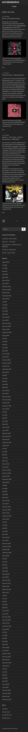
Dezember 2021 (6, 433)
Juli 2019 (4, 522)
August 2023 (5, 372)
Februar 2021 (5, 464)
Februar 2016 (5, 647)
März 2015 (5, 681)
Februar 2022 (5, 427)
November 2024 (6, 326)
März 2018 (5, 571)
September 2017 (6, 589)
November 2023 (6, 363)
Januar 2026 (5, 283)
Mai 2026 (4, 271)
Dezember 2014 (6, 690)
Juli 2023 (4, 375)
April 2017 (5, 604)
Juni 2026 (4, 268)
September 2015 (6, 662)
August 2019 (5, 519)
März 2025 (5, 314)
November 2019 (6, 510)
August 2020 (5, 482)
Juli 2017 (4, 595)
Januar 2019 (5, 540)
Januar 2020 (5, 503)
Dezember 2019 (6, 507)
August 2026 (5, 262)
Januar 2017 (5, 614)
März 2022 (5, 424)
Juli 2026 (4, 265)
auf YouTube (18, 58)
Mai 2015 (4, 675)
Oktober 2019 (5, 513)
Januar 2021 (5, 467)
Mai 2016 (4, 638)
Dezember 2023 (6, 360)
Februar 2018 (5, 574)
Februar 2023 (5, 390)
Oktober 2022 (6, 403)
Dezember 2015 (6, 653)
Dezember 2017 (6, 580)
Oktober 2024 (6, 329)
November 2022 (6, 399)
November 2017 (6, 583)
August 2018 (5, 555)
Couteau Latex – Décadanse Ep (13, 75)
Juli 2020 (4, 485)
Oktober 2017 (5, 586)
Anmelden (5, 709)
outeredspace (10, 2)
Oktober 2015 (5, 659)
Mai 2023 (4, 381)
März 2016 (5, 644)
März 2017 (5, 607)
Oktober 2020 (6, 476)
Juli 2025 (4, 302)
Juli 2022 (4, 412)
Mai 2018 (4, 565)
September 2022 (6, 406)
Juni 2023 (4, 378)
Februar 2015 (5, 684)
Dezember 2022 (6, 396)
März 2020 (5, 497)
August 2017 (5, 592)
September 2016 (6, 626)
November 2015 (6, 656)
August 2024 (5, 335)
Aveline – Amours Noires (8, 252)
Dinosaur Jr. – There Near (8, 241)
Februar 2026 (5, 280)
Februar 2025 (5, 317)
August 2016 (5, 629)
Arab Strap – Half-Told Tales (9, 238)
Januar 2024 (5, 357)
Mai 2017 (4, 601)
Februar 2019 (5, 537)
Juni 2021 (4, 451)
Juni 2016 (4, 635)
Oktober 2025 (6, 292)
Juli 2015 (4, 669)
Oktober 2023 (6, 366)
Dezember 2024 (6, 323)
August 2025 (5, 298)
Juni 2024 (4, 341)
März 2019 (5, 534)
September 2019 (6, 516)
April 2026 (5, 274)
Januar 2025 (5, 320)
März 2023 (5, 387)
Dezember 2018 (6, 543)
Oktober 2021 (5, 439)
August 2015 (5, 666)
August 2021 (5, 445)
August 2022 (5, 409)
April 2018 (5, 568)
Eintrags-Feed (6, 712)
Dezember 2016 (6, 617)
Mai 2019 (4, 528)
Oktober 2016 (5, 623)
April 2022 (5, 421)
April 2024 (5, 347)
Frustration (15, 146)
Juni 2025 (4, 305)
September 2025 (6, 295)
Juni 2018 (4, 562)
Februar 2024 (5, 354)
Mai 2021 (4, 455)
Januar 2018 (5, 577)
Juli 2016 (4, 632)
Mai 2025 (4, 308)
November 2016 (6, 620)
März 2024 (5, 351)
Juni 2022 (4, 415)
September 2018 (6, 552)
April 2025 (5, 311)
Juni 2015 (4, 672)
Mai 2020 (4, 491)
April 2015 (5, 678)
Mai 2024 (4, 344)
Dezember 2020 (6, 470)
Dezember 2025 (6, 286)
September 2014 (6, 699)
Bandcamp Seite (20, 86)
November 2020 (6, 473)
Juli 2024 (4, 338)
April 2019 (5, 531)
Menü (14, 6)
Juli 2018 (4, 558)
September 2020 (6, 479)
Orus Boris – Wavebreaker (9, 249)
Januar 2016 (5, 650)
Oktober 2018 (5, 549)
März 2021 (5, 461)
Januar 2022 (5, 430)
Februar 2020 (5, 500)
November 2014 (6, 693)
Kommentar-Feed (7, 715)
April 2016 (5, 641)
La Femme (5, 150)
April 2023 (5, 384)
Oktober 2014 (5, 696)
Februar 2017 (5, 610)
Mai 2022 (4, 418)
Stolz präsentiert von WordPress (10, 728)
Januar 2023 (5, 393)
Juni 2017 (4, 598)
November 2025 (6, 289)
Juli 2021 (4, 448)
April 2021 (5, 458)
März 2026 (5, 277)
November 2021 (6, 436)
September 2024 (6, 332)
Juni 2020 (4, 488)
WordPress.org (6, 718)
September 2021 (6, 442)
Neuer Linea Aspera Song (11, 18)
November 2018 (6, 546)
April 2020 (5, 494)
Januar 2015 (5, 687)
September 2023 (6, 369)
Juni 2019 (4, 525)
